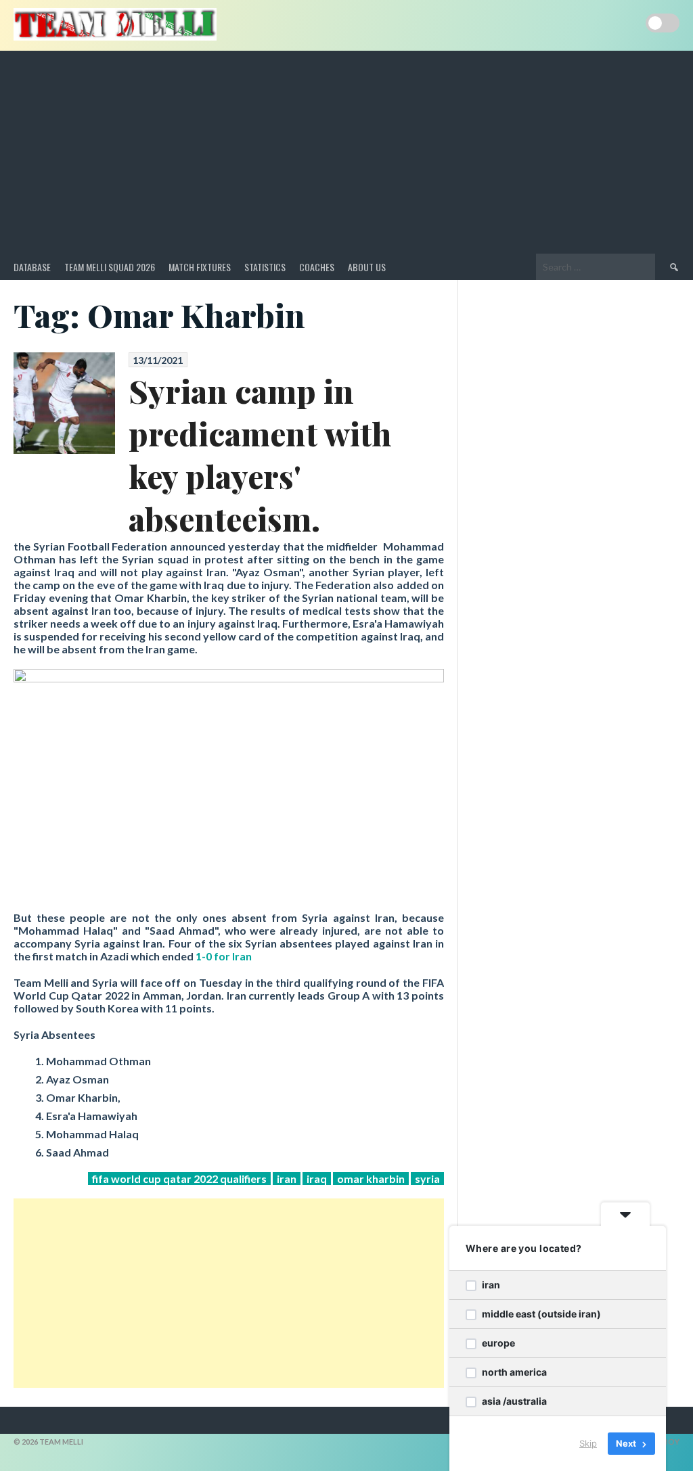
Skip (588, 1443)
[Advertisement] (346, 152)
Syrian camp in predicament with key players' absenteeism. (260, 454)
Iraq (317, 1178)
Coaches (316, 267)
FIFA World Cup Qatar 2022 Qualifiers (179, 1178)
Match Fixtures (200, 267)
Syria (427, 1178)
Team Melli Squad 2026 (109, 267)
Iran (286, 1178)
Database (32, 267)
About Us (367, 267)
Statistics (265, 267)
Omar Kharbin (371, 1178)
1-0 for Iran (224, 956)
